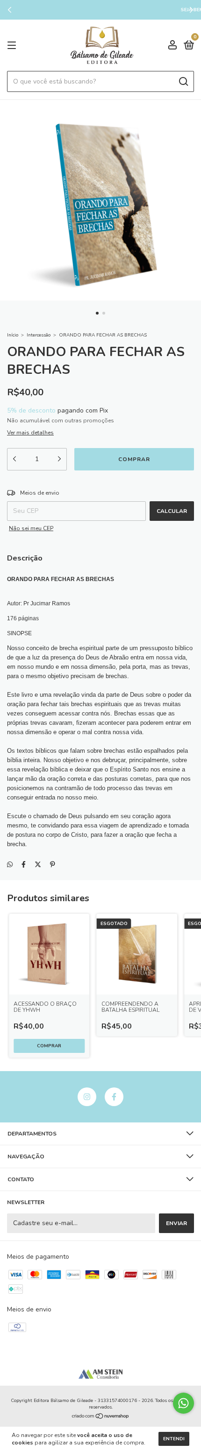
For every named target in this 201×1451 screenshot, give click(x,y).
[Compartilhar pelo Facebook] (24, 864)
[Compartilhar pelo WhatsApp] (10, 864)
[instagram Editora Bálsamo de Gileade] (87, 1096)
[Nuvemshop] (101, 1417)
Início (12, 335)
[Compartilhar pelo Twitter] (38, 864)
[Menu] (13, 45)
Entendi (174, 1439)
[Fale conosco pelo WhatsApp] (183, 1403)
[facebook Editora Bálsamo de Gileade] (114, 1096)
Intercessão (38, 335)
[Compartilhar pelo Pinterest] (52, 864)
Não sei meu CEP (31, 528)
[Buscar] (183, 81)
